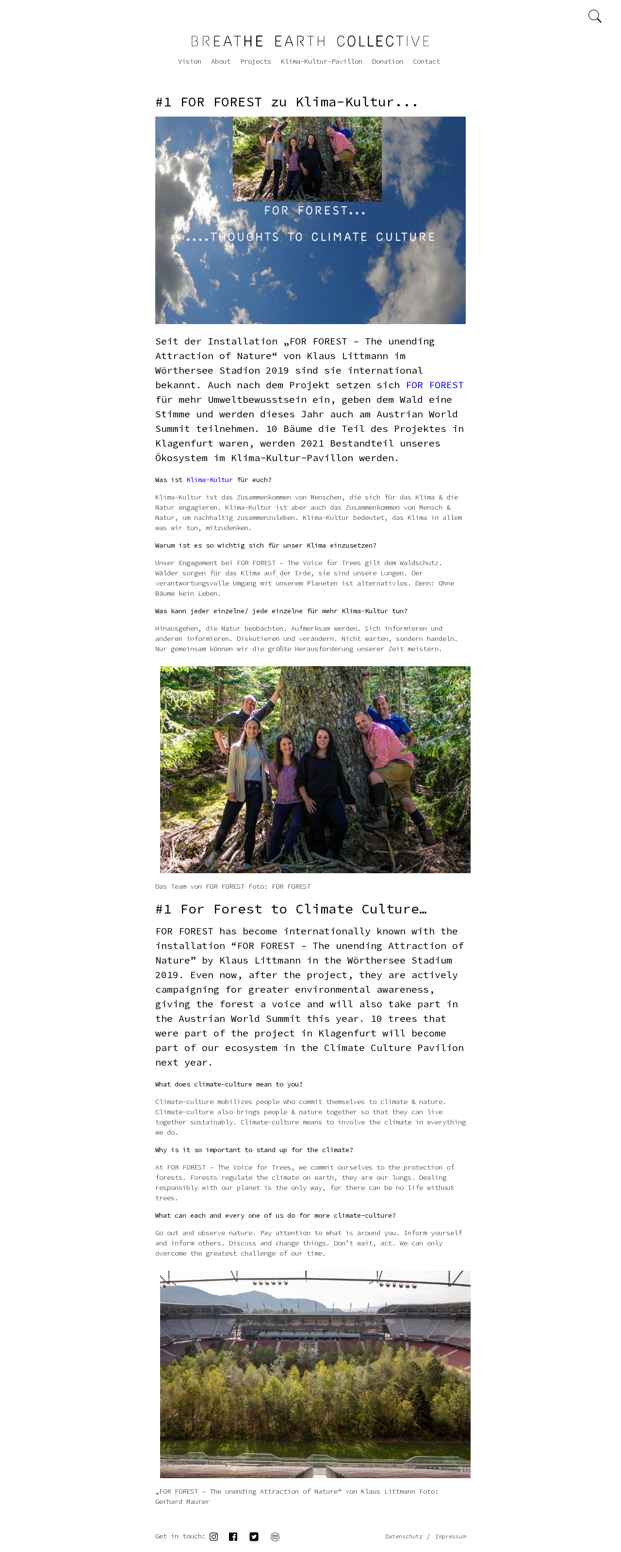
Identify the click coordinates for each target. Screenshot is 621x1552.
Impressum (450, 1536)
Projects (255, 61)
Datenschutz (404, 1536)
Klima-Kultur (209, 479)
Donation (387, 61)
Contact (426, 61)
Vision (189, 61)
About (220, 61)
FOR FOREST (435, 385)
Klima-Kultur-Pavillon (321, 61)
